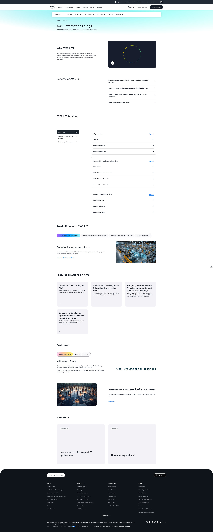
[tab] (68, 235)
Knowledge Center (143, 496)
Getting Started (81, 486)
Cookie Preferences (83, 526)
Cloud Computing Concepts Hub (56, 496)
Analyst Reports (82, 506)
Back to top (105, 515)
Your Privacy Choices (66, 526)
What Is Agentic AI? (52, 493)
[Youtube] (160, 522)
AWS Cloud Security (52, 499)
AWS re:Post (142, 493)
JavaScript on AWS (113, 506)
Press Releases (51, 509)
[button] (69, 7)
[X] (147, 522)
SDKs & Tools (112, 490)
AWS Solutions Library (83, 496)
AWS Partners (81, 509)
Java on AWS (111, 499)
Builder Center (112, 486)
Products (59, 20)
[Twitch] (157, 522)
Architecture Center (83, 499)
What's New (50, 502)
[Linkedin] (152, 522)
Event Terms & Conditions (146, 512)
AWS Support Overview (145, 499)
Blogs (48, 506)
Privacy (48, 526)
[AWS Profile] (161, 2)
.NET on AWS (111, 493)
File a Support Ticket (144, 490)
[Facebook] (149, 522)
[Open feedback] (211, 266)
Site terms (55, 526)
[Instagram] (155, 522)
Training (79, 490)
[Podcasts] (163, 522)
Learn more (111, 401)
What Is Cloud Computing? (54, 490)
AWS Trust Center (82, 493)
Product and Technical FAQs (85, 502)
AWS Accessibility (143, 502)
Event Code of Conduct (145, 509)
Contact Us (141, 486)
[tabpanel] (106, 252)
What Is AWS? (51, 486)
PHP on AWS (111, 502)
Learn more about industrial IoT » (65, 257)
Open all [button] (151, 134)
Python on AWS (112, 496)
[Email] (165, 522)
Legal (140, 506)
